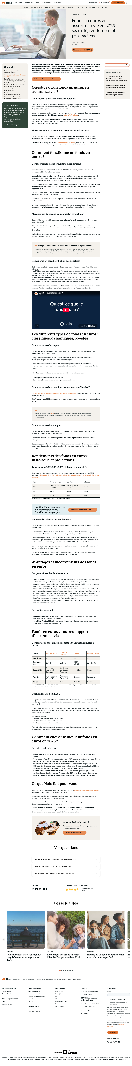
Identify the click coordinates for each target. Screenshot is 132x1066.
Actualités (105, 7)
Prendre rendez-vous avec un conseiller (117, 65)
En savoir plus (14, 125)
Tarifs (37, 2)
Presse (57, 1004)
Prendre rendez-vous (34, 1011)
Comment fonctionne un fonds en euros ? (15, 76)
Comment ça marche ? (34, 991)
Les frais (30, 1001)
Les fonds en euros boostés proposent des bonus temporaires (54, 393)
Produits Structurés (7, 994)
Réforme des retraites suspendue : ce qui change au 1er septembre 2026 (24, 957)
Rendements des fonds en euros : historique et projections (15, 85)
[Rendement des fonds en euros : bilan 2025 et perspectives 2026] (66, 930)
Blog (56, 996)
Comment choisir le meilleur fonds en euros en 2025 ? (13, 98)
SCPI (79, 7)
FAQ (56, 999)
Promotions (31, 999)
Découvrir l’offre (32, 1009)
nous (52, 413)
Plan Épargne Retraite (36, 7)
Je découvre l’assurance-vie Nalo (81, 509)
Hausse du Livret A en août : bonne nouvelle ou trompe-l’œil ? (105, 956)
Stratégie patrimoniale (69, 7)
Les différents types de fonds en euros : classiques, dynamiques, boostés (14, 80)
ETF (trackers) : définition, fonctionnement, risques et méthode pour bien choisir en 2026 (116, 78)
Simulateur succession (61, 1001)
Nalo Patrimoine (6, 991)
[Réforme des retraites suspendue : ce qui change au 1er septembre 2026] (26, 930)
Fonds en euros (51, 653)
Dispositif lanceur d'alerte (97, 1059)
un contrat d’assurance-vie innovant (87, 790)
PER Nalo (4, 1001)
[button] (128, 939)
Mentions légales (22, 1059)
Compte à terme (93, 653)
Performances (29, 2)
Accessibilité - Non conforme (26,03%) (115, 1059)
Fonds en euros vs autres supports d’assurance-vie (12, 93)
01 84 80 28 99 (85, 1013)
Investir (58, 7)
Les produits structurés (93, 7)
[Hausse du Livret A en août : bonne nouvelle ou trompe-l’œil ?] (106, 930)
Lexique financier (59, 1006)
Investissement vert (34, 994)
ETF (83, 7)
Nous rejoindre (59, 994)
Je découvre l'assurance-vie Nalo (44, 79)
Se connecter (105, 2)
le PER (73, 143)
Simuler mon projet (118, 2)
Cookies (50, 1059)
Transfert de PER (7, 1004)
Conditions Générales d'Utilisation (37, 1059)
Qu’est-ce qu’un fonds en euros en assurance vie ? (14, 71)
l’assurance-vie (63, 143)
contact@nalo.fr (88, 994)
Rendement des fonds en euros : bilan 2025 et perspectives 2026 (63, 956)
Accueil (26, 7)
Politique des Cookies (60, 1059)
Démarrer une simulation (73, 832)
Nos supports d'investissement (37, 996)
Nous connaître (59, 991)
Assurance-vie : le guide (79, 14)
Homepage (16, 979)
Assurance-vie (49, 7)
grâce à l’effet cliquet (70, 115)
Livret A (76, 653)
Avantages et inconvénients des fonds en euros (14, 89)
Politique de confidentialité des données (78, 1059)
